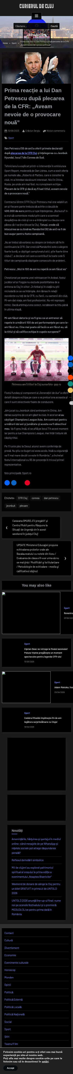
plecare (24, 505)
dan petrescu (51, 498)
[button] (7, 482)
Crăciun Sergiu (32, 130)
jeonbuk (10, 505)
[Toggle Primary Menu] (36, 16)
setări (45, 1061)
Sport (11, 137)
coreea (35, 498)
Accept (10, 1068)
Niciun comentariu (56, 131)
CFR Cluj (22, 498)
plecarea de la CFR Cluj (24, 153)
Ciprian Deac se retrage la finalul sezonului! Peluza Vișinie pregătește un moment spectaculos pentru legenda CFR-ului (46, 653)
